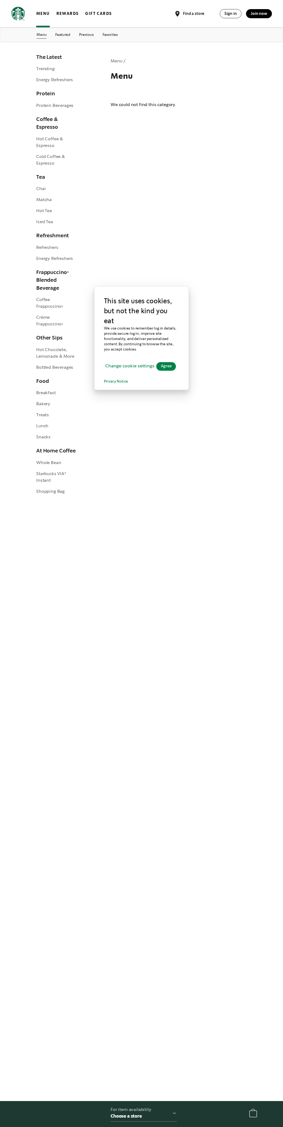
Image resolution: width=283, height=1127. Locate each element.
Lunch (42, 426)
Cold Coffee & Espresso (50, 160)
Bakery (43, 404)
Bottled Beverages (54, 367)
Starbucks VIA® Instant (51, 477)
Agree (166, 366)
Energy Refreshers (54, 80)
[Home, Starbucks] (18, 15)
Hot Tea (44, 211)
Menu (43, 13)
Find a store (193, 13)
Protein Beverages (55, 105)
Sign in (230, 13)
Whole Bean (48, 462)
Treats (42, 415)
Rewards (67, 13)
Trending (45, 69)
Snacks (43, 437)
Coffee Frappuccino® (49, 303)
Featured (62, 34)
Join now (259, 13)
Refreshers (47, 247)
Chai (41, 188)
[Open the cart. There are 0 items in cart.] (253, 1114)
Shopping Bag (50, 491)
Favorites (110, 34)
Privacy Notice (116, 381)
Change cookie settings (129, 366)
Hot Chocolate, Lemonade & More (55, 353)
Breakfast (46, 393)
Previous (86, 34)
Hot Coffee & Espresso (49, 142)
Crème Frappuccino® (49, 320)
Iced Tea (44, 222)
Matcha (44, 199)
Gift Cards (98, 13)
